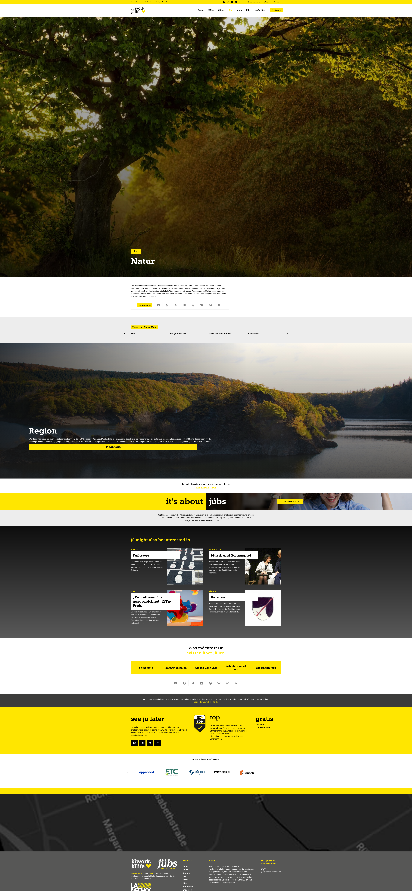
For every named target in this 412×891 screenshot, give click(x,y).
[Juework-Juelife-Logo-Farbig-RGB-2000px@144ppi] (138, 10)
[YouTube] (232, 2)
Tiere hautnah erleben (142, 333)
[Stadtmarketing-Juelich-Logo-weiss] (271, 870)
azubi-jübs (188, 886)
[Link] (146, 667)
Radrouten (175, 333)
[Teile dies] (167, 305)
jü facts (212, 591)
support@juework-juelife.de (206, 702)
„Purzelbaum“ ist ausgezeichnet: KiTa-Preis (152, 601)
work (185, 880)
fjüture (186, 873)
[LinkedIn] (236, 2)
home (186, 866)
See (249, 333)
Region (43, 431)
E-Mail (165, 733)
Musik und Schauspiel (231, 555)
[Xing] (240, 2)
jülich (186, 869)
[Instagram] (228, 2)
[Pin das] (193, 305)
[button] (276, 10)
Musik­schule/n (215, 549)
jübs (185, 883)
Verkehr (134, 549)
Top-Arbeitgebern (226, 518)
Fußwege (141, 555)
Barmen (218, 597)
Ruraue (212, 333)
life (184, 876)
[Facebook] (224, 2)
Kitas (133, 591)
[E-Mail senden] (158, 305)
